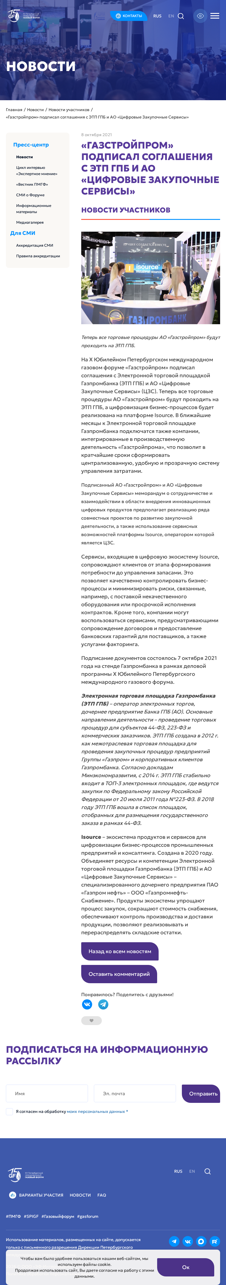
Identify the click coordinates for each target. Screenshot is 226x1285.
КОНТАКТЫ (132, 16)
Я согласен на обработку (72, 1111)
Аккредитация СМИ (34, 245)
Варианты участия (41, 1195)
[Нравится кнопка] (91, 1020)
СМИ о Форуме (30, 194)
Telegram (103, 1004)
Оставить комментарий (119, 974)
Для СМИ (22, 233)
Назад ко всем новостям (120, 951)
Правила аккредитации (38, 255)
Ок (186, 1267)
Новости (24, 156)
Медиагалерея (30, 222)
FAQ (101, 1195)
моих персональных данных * (97, 1111)
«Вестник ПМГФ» (32, 184)
